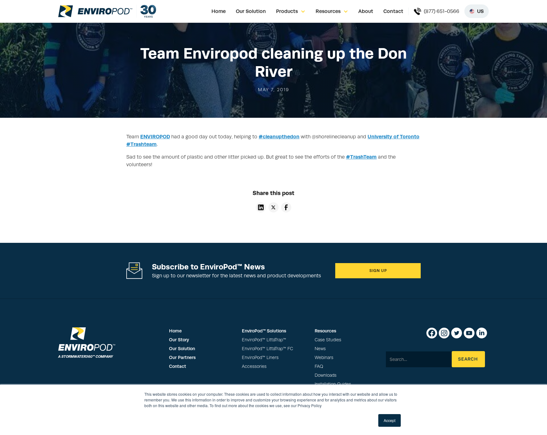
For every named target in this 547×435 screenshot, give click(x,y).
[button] (291, 11)
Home (218, 11)
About (365, 11)
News (320, 348)
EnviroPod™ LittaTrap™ (264, 339)
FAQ (319, 366)
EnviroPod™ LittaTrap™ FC (267, 348)
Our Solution (251, 11)
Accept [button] (389, 420)
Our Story (179, 339)
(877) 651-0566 (441, 11)
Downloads (325, 375)
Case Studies (328, 339)
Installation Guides (333, 384)
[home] (95, 11)
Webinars (324, 357)
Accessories (254, 366)
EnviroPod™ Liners (260, 357)
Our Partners (182, 357)
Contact (393, 11)
